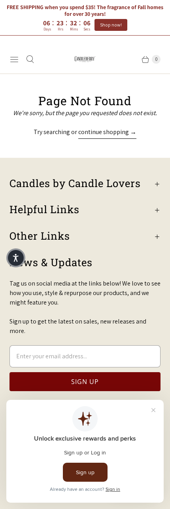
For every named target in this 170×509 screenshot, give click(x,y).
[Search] (30, 59)
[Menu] (14, 59)
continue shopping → (107, 132)
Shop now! (111, 25)
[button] (15, 257)
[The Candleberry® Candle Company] (85, 59)
